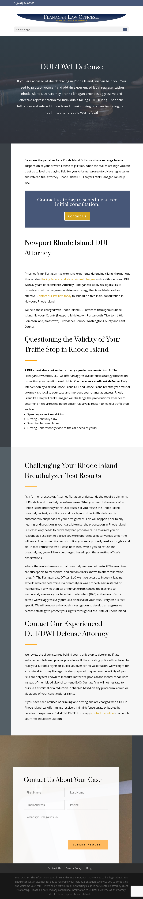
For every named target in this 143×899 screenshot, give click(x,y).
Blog (89, 868)
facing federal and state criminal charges (68, 279)
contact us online (102, 713)
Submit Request (88, 844)
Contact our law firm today (54, 296)
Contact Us (77, 216)
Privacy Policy (74, 868)
